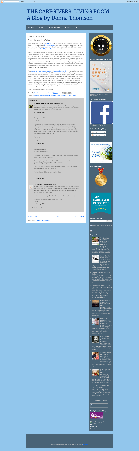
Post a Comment (37, 208)
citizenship (35, 95)
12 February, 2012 (39, 178)
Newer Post (32, 216)
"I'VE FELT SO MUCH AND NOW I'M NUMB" (101, 386)
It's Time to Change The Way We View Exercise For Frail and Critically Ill (102, 287)
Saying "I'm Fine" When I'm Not (105, 256)
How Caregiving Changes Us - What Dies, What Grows (105, 303)
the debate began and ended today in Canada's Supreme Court (49, 71)
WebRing (104, 400)
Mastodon (93, 429)
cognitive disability (45, 95)
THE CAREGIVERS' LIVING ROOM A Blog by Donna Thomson (68, 14)
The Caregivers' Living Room (43, 184)
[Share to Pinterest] (71, 93)
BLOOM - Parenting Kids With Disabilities (47, 103)
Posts (95, 132)
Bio (77, 27)
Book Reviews (54, 27)
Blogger (85, 444)
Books (41, 27)
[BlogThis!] (65, 93)
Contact (68, 27)
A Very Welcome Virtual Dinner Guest (105, 371)
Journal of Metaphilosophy (44, 49)
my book (48, 43)
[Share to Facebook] (69, 93)
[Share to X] (67, 93)
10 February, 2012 (39, 112)
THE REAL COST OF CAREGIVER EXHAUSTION (105, 354)
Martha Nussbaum (49, 45)
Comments (96, 135)
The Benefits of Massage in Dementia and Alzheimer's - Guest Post (104, 241)
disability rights (55, 95)
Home (56, 216)
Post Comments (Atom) (43, 220)
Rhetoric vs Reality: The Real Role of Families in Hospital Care (105, 321)
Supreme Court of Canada (68, 95)
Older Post (79, 216)
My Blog (31, 27)
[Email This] (63, 93)
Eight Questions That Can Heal (105, 337)
